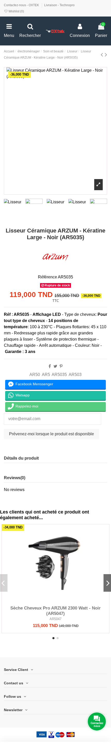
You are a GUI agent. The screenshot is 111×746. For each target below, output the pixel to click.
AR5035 (59, 374)
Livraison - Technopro (59, 5)
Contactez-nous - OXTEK (22, 5)
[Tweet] (55, 366)
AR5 (46, 374)
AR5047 (55, 619)
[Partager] (50, 366)
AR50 (34, 374)
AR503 (75, 374)
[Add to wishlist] (47, 601)
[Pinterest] (61, 366)
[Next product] (106, 54)
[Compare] (55, 601)
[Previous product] (103, 54)
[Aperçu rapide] (64, 601)
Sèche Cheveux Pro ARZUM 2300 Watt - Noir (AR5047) (55, 611)
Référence (47, 277)
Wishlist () (16, 11)
